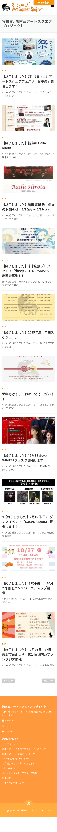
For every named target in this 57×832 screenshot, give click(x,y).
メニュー (52, 5)
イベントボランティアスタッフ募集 (19, 773)
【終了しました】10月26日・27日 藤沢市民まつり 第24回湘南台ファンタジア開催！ (28, 654)
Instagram (9, 725)
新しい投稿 (48, 680)
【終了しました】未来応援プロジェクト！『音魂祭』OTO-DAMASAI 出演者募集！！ (27, 271)
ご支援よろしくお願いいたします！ (19, 763)
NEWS (5, 71)
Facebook (9, 720)
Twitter (8, 731)
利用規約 (6, 777)
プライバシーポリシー (13, 782)
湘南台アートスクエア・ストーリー (19, 753)
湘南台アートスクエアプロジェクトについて (24, 748)
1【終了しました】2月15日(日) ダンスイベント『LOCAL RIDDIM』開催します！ (27, 522)
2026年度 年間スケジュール (17, 758)
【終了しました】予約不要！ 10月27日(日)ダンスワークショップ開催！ (27, 588)
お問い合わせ (8, 768)
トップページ (8, 744)
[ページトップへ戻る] (28, 803)
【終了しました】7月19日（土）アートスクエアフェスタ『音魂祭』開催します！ (27, 81)
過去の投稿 (8, 680)
